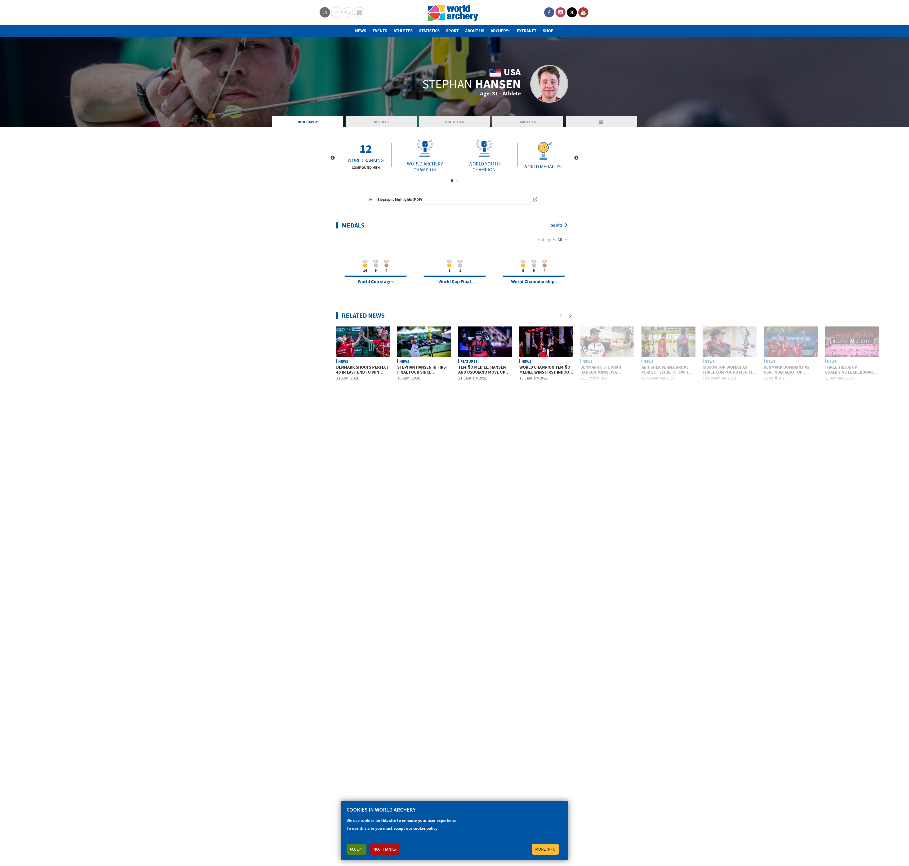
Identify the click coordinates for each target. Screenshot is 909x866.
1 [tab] (452, 180)
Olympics (336, 12)
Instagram (560, 12)
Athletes (403, 30)
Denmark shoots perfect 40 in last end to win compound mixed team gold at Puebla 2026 (362, 374)
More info (545, 849)
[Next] (570, 315)
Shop (548, 30)
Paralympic (348, 12)
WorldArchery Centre (359, 12)
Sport (452, 30)
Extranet (526, 30)
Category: (547, 239)
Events (380, 30)
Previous (332, 158)
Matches (528, 121)
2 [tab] (457, 180)
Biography (308, 121)
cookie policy (425, 828)
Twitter (572, 12)
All (559, 239)
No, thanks (384, 849)
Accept (356, 849)
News (360, 30)
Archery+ (500, 30)
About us (474, 30)
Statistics (429, 30)
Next (576, 158)
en (324, 12)
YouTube (583, 12)
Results (381, 121)
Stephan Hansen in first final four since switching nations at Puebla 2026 (422, 374)
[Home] (453, 12)
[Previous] (561, 315)
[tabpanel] (365, 155)
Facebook (549, 12)
